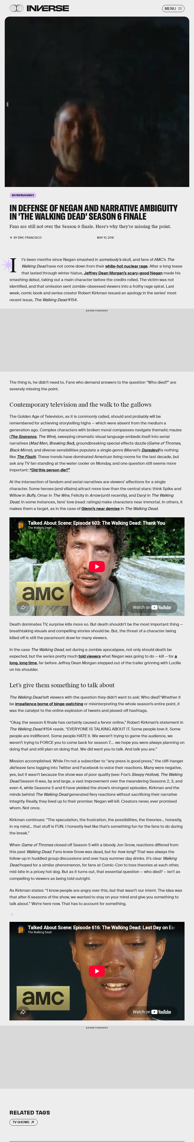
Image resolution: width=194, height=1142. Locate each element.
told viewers (90, 656)
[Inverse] (48, 8)
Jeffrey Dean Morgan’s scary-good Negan (123, 273)
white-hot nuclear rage (126, 266)
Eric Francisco (30, 238)
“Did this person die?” (50, 470)
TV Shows (21, 1122)
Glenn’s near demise (100, 508)
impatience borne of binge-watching (49, 703)
